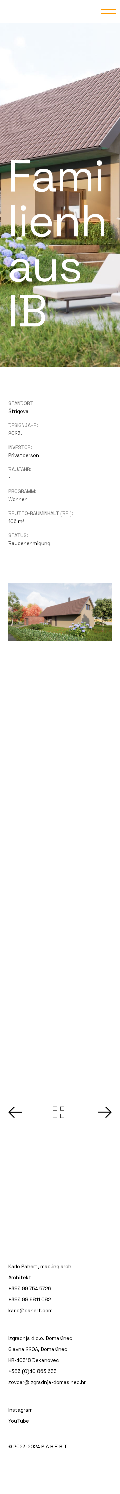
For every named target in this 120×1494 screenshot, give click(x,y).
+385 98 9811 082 (29, 1299)
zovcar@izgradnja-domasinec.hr (47, 1382)
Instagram (20, 1410)
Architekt (19, 1277)
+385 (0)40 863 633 (32, 1371)
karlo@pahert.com (30, 1310)
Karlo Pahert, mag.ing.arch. (40, 1266)
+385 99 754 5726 (29, 1288)
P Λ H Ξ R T (54, 1446)
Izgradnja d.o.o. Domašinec (40, 1338)
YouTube (18, 1421)
